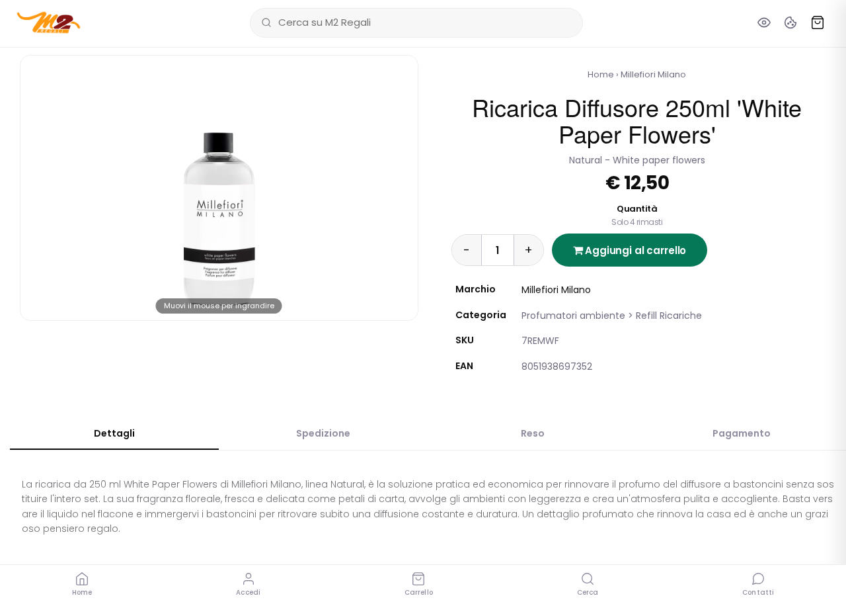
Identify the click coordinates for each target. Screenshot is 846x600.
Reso (533, 433)
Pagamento (741, 433)
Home (601, 74)
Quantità (636, 215)
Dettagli (114, 433)
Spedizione (323, 433)
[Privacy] (764, 22)
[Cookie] (790, 22)
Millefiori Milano (653, 74)
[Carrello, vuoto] (817, 22)
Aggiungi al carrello (634, 250)
